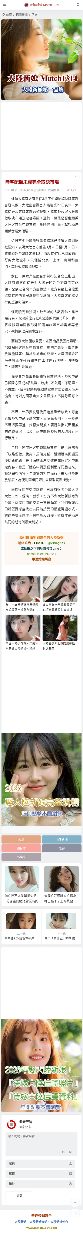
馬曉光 (21, 857)
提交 (19, 1195)
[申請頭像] (73, 1123)
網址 (12, 1184)
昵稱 (12, 1163)
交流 (21, 839)
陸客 (62, 848)
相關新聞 (22, 14)
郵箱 (12, 1173)
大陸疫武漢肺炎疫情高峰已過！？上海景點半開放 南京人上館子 (60, 901)
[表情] (70, 1152)
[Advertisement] (41, 136)
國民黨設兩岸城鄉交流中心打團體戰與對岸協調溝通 (59, 610)
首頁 (9, 14)
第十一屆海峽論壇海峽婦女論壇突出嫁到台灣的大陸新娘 (22, 610)
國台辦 (21, 848)
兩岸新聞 (62, 839)
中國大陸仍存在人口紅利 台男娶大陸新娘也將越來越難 (22, 649)
